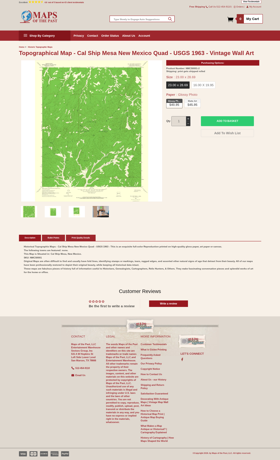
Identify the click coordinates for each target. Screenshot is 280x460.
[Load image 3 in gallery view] (77, 211)
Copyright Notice (150, 368)
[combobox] (142, 19)
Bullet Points (53, 238)
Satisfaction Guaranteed (154, 393)
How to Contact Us (151, 374)
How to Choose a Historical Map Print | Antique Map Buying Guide (152, 415)
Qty (168, 121)
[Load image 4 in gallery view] (101, 211)
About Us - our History (153, 379)
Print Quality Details (81, 238)
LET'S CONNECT (192, 353)
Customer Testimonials (154, 344)
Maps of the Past (219, 453)
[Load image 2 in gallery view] (53, 211)
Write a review (168, 303)
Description (30, 238)
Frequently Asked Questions (150, 357)
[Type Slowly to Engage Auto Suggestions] (170, 19)
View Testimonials (251, 1)
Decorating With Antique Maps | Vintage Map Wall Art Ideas (154, 402)
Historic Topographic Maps (40, 47)
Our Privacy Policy (151, 363)
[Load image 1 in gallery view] (29, 211)
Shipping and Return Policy (152, 387)
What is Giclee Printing (154, 349)
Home (21, 47)
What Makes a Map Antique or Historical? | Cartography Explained (154, 429)
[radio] (178, 85)
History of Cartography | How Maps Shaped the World (157, 439)
